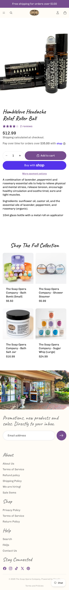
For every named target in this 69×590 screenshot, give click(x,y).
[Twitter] (22, 568)
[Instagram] (11, 568)
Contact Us (10, 550)
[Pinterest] (28, 568)
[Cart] (65, 13)
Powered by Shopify (50, 579)
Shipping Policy (12, 481)
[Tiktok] (16, 568)
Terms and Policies (34, 586)
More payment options (34, 173)
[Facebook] (5, 568)
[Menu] (4, 13)
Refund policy (11, 475)
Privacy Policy (11, 510)
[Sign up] (61, 435)
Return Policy (11, 521)
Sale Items (9, 492)
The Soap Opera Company (28, 579)
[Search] (11, 13)
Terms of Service (13, 469)
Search (7, 539)
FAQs (6, 545)
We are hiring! (12, 486)
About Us (8, 463)
